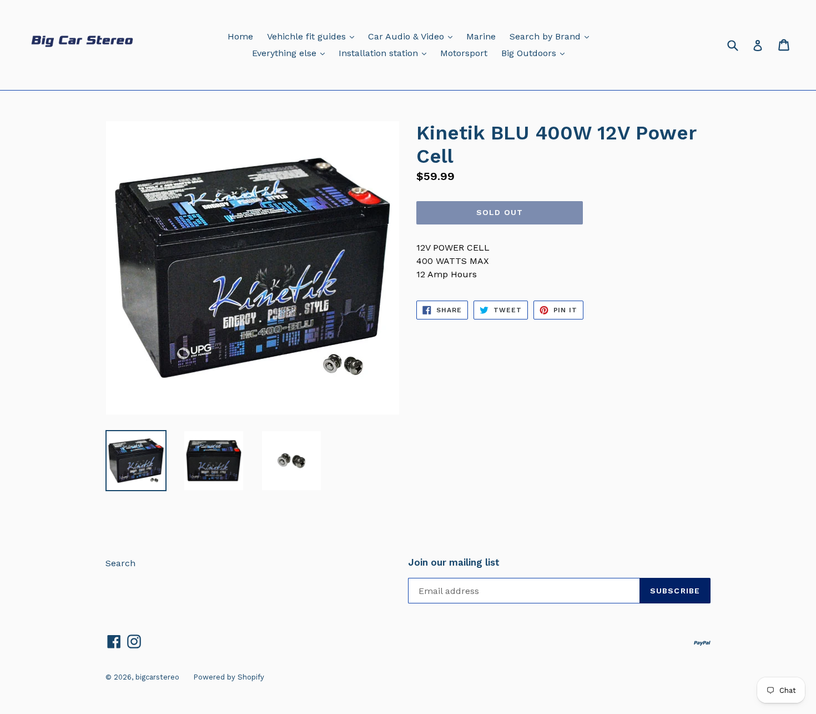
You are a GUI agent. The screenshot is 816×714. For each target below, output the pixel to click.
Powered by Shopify (228, 677)
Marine (481, 36)
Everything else (291, 52)
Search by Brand (552, 36)
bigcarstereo (157, 677)
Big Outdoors (535, 52)
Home (240, 36)
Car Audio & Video (413, 36)
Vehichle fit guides (313, 36)
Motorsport (463, 53)
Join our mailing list (454, 562)
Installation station (385, 52)
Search (120, 563)
